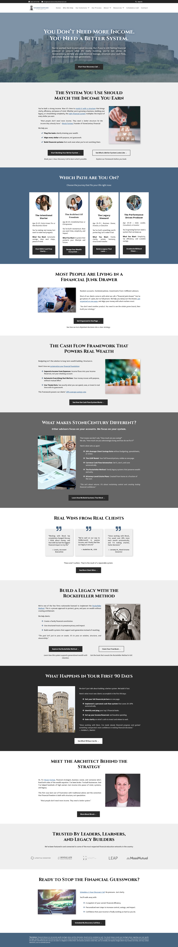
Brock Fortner (67, 123)
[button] (88, 8)
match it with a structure (85, 108)
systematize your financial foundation (64, 366)
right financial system (77, 113)
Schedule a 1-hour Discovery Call (92, 892)
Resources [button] (117, 8)
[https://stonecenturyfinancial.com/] (39, 8)
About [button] (106, 8)
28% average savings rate (76, 392)
